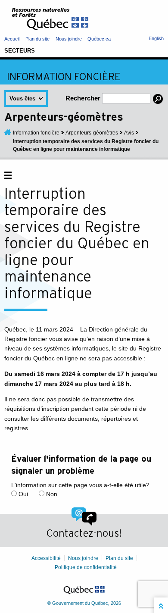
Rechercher (82, 98)
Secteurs (19, 50)
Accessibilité (46, 558)
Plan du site (37, 38)
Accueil (11, 38)
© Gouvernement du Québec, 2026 (84, 603)
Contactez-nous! (84, 534)
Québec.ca (99, 38)
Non (50, 494)
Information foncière (36, 133)
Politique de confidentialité (86, 567)
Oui (22, 494)
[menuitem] (156, 38)
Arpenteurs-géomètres (91, 133)
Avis (129, 133)
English (156, 38)
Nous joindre (69, 38)
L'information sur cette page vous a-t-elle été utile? (80, 485)
